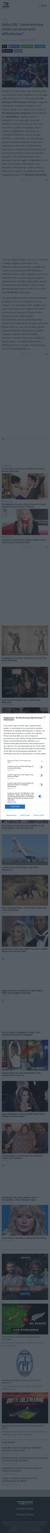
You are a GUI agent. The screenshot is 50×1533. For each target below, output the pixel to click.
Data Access (25, 815)
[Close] (45, 718)
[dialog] (25, 766)
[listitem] (25, 761)
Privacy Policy (38, 815)
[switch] (41, 767)
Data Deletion (11, 815)
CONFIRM (15, 806)
